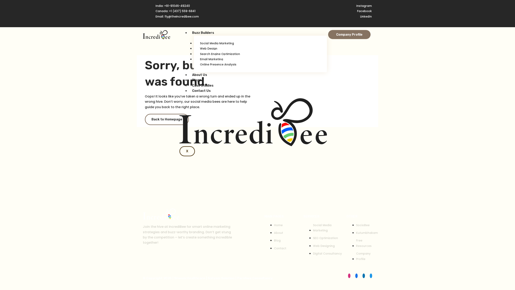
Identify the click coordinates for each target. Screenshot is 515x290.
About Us (199, 75)
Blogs (196, 80)
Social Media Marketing (217, 43)
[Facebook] (356, 275)
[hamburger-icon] (319, 34)
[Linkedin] (364, 275)
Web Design (208, 49)
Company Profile (349, 34)
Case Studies (202, 85)
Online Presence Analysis (218, 64)
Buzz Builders (203, 33)
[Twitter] (371, 275)
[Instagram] (349, 275)
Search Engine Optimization (220, 54)
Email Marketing (211, 59)
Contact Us (201, 91)
